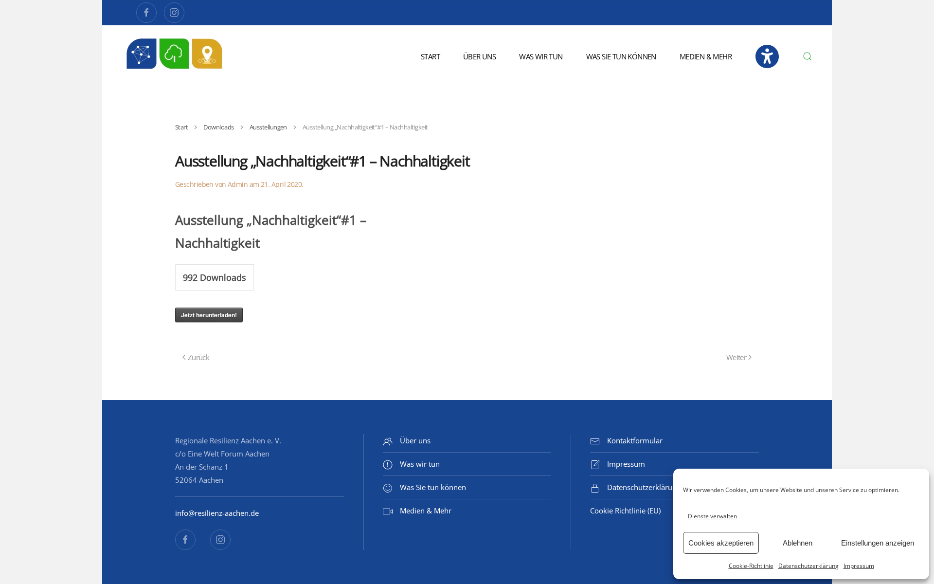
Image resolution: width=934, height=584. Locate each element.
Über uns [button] (479, 56)
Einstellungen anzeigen (877, 543)
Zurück (198, 357)
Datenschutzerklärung (808, 566)
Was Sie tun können (621, 56)
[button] (807, 56)
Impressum (859, 566)
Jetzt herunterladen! (209, 314)
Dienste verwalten (712, 516)
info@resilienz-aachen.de (217, 513)
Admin (238, 184)
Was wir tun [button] (540, 56)
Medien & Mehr (706, 56)
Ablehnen (797, 543)
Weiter (736, 357)
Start (430, 56)
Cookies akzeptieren (721, 543)
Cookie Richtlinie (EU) (625, 510)
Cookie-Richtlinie (751, 566)
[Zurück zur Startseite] (175, 56)
